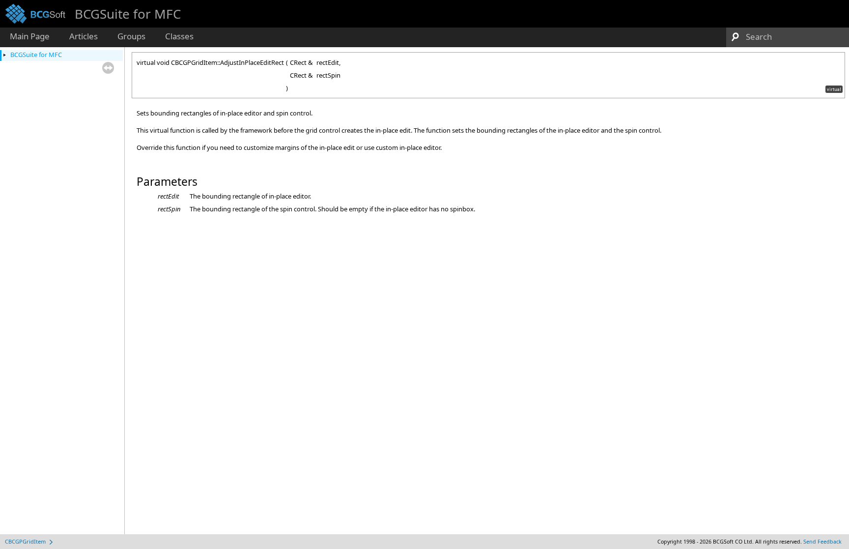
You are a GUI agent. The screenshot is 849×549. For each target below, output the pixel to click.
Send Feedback (822, 541)
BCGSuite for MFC (36, 54)
